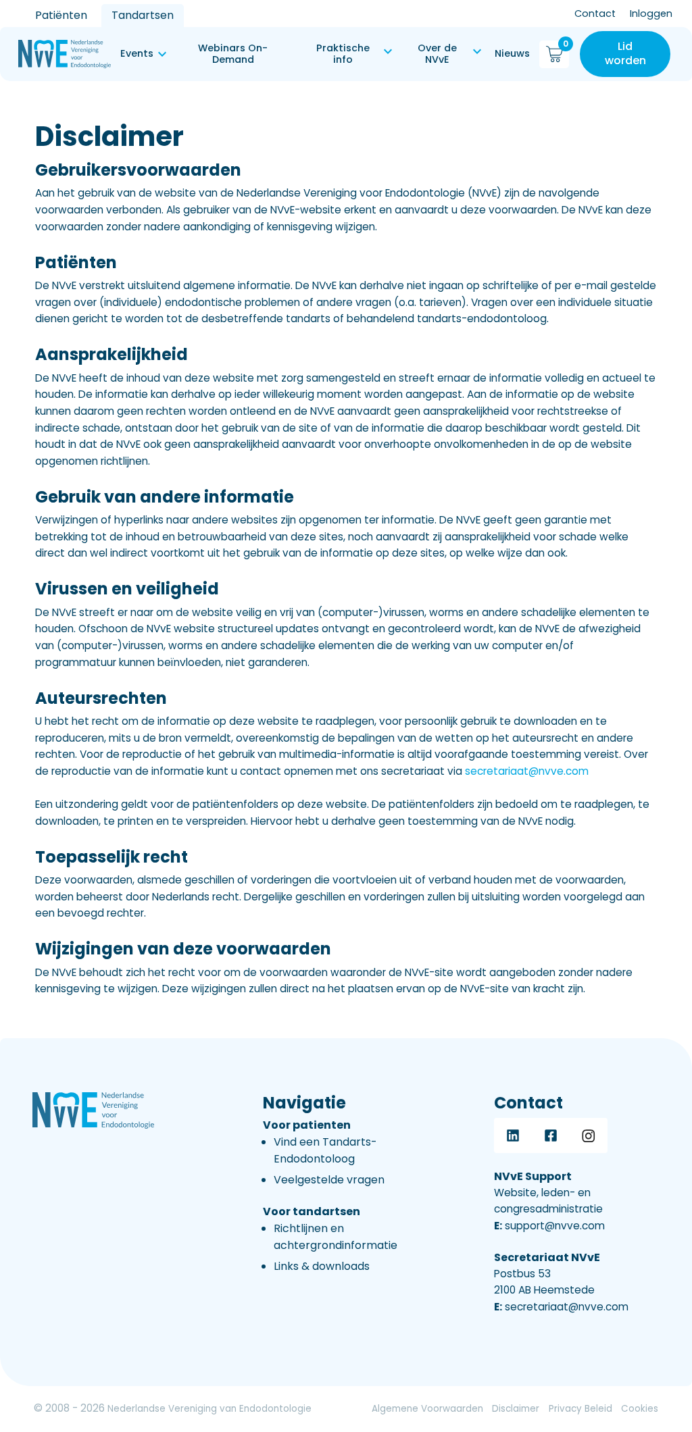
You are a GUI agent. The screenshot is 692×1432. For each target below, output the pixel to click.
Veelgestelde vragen (329, 1179)
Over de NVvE (437, 53)
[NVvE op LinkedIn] (513, 1135)
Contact (595, 13)
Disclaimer (515, 1408)
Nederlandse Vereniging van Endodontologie (209, 1408)
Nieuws (512, 53)
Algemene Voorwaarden (427, 1408)
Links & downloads (322, 1266)
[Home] (64, 54)
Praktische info (343, 53)
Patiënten (61, 15)
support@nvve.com (549, 1226)
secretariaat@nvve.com (527, 771)
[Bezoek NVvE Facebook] (551, 1135)
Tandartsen (143, 15)
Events (136, 53)
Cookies (639, 1408)
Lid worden (625, 53)
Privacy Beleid (580, 1408)
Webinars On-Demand (233, 53)
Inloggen (651, 13)
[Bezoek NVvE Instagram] (589, 1135)
